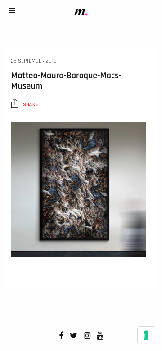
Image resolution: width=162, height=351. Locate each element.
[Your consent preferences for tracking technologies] (146, 335)
